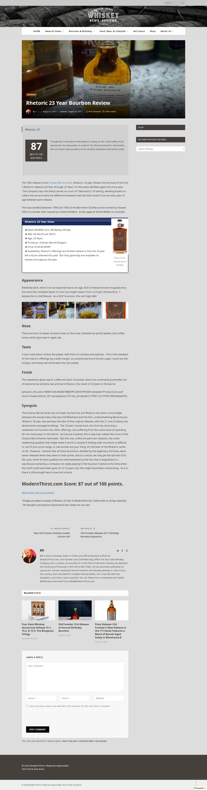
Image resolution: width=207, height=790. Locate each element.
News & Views (53, 31)
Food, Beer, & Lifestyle (113, 31)
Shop (153, 31)
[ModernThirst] (103, 16)
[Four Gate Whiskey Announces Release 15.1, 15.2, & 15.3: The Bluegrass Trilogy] (38, 610)
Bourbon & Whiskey (80, 31)
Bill (37, 111)
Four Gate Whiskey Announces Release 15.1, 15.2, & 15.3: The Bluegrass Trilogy (38, 629)
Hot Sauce (139, 31)
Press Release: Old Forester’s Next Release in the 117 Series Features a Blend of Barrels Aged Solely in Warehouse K (110, 631)
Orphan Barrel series (60, 182)
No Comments (95, 111)
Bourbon (31, 95)
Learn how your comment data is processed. (84, 741)
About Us (165, 31)
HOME (36, 31)
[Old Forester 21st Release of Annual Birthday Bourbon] (75, 610)
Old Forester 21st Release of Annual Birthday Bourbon (73, 628)
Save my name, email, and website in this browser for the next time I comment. (70, 706)
